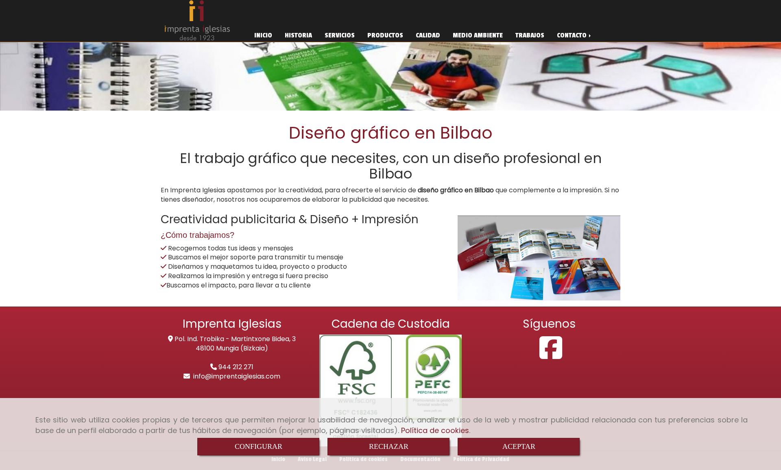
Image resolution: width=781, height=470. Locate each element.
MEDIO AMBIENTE (478, 35)
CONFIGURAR (258, 446)
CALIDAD (428, 35)
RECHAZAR (388, 446)
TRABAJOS (529, 35)
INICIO (263, 35)
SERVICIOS (340, 35)
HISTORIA (298, 35)
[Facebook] (550, 355)
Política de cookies (435, 430)
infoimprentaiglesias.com (236, 376)
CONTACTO (572, 35)
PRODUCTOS (385, 35)
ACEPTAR (518, 446)
